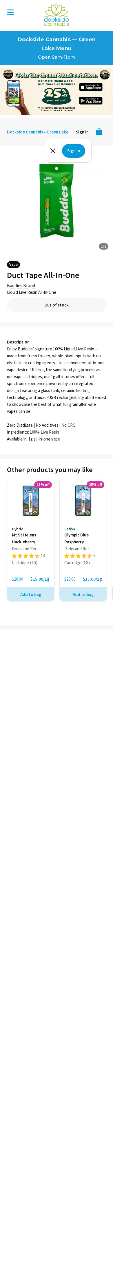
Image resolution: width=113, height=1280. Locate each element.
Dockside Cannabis (56, 14)
